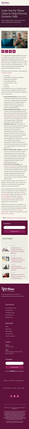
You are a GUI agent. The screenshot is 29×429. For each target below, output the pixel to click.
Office (7, 350)
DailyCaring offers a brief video (12, 115)
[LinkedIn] (18, 396)
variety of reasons (7, 73)
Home (3, 20)
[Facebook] (11, 396)
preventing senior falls (20, 218)
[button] (2, 51)
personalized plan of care (8, 198)
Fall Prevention (10, 20)
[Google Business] (14, 396)
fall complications (9, 218)
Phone (7, 345)
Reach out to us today (7, 213)
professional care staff (10, 166)
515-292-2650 (5, 196)
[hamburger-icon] (24, 2)
